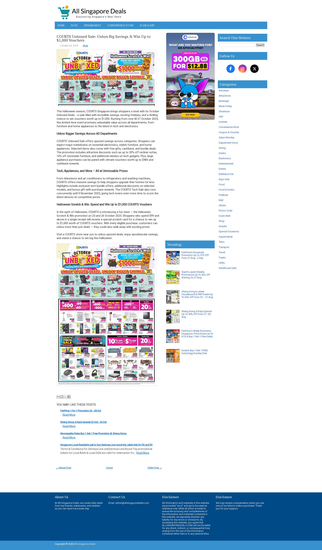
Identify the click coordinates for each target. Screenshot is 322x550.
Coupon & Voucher (229, 132)
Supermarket (92, 25)
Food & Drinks (226, 189)
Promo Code (225, 210)
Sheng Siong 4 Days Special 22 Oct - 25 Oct (83, 422)
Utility (222, 262)
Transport (224, 247)
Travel (222, 252)
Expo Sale (224, 179)
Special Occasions (229, 231)
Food (74, 25)
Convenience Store (120, 25)
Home (61, 25)
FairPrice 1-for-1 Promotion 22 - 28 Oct (80, 410)
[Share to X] (65, 397)
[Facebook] (230, 69)
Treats (222, 257)
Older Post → (155, 467)
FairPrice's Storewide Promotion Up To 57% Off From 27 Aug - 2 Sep (195, 255)
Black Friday (225, 106)
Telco (222, 242)
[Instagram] (242, 69)
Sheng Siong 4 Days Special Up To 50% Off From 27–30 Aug (196, 314)
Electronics (225, 158)
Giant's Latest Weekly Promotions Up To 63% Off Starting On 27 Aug (195, 275)
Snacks (223, 226)
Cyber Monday (226, 137)
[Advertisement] (190, 181)
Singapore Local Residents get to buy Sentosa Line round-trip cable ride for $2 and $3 (106, 444)
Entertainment (226, 163)
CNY (221, 116)
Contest (223, 121)
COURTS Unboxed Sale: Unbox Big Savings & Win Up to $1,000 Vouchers (104, 38)
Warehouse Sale (227, 268)
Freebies (223, 195)
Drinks (222, 153)
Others (222, 205)
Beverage (224, 101)
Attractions (225, 95)
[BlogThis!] (62, 397)
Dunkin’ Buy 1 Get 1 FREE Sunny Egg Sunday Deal (194, 352)
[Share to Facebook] (69, 397)
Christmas (224, 111)
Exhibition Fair (226, 174)
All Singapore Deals (84, 544)
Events (222, 168)
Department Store (228, 142)
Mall (221, 200)
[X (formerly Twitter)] (254, 69)
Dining (222, 148)
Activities (224, 90)
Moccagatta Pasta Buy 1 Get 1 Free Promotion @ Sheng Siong (93, 433)
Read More (69, 414)
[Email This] (58, 397)
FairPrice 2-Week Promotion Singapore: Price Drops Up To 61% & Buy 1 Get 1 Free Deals (197, 333)
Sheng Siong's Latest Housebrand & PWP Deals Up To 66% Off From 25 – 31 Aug (197, 294)
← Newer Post (63, 467)
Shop (85, 45)
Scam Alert (147, 25)
